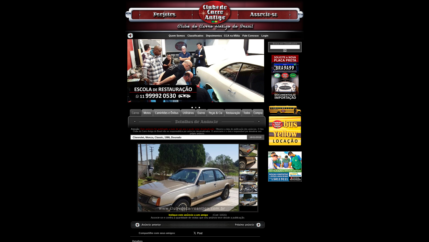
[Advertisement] (285, 201)
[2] (199, 107)
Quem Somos (177, 35)
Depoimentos (214, 35)
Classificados (195, 35)
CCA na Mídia (232, 35)
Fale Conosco (250, 35)
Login (264, 35)
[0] (192, 107)
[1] (196, 107)
